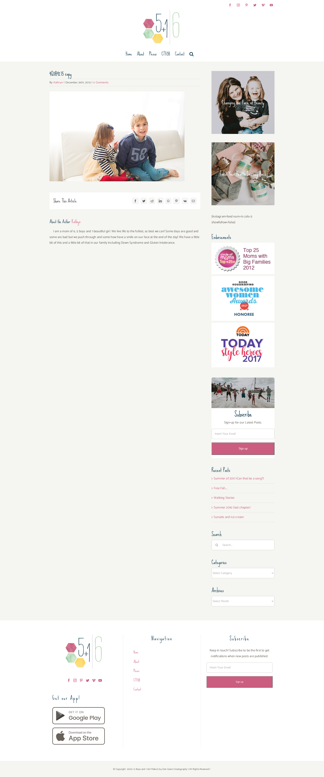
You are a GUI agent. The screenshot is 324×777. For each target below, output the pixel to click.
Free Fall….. (221, 488)
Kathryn (58, 82)
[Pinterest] (81, 680)
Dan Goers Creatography (174, 769)
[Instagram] (75, 680)
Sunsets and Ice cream (229, 517)
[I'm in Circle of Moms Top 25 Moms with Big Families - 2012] (243, 245)
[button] (191, 53)
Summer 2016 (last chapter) (232, 507)
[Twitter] (87, 680)
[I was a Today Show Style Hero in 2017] (243, 325)
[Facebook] (68, 680)
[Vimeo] (93, 680)
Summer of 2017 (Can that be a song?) (239, 478)
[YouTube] (100, 680)
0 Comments (100, 82)
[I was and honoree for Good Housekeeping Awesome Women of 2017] (243, 278)
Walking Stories (224, 497)
